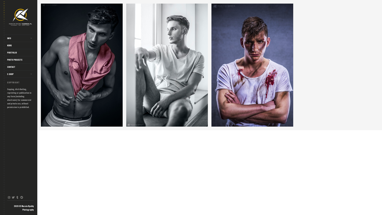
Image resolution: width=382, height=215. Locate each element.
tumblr (17, 197)
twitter (13, 197)
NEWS (9, 45)
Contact (11, 66)
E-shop (10, 74)
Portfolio (12, 52)
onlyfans (21, 197)
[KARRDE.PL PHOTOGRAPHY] (20, 17)
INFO (9, 38)
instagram (9, 197)
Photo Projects (14, 59)
